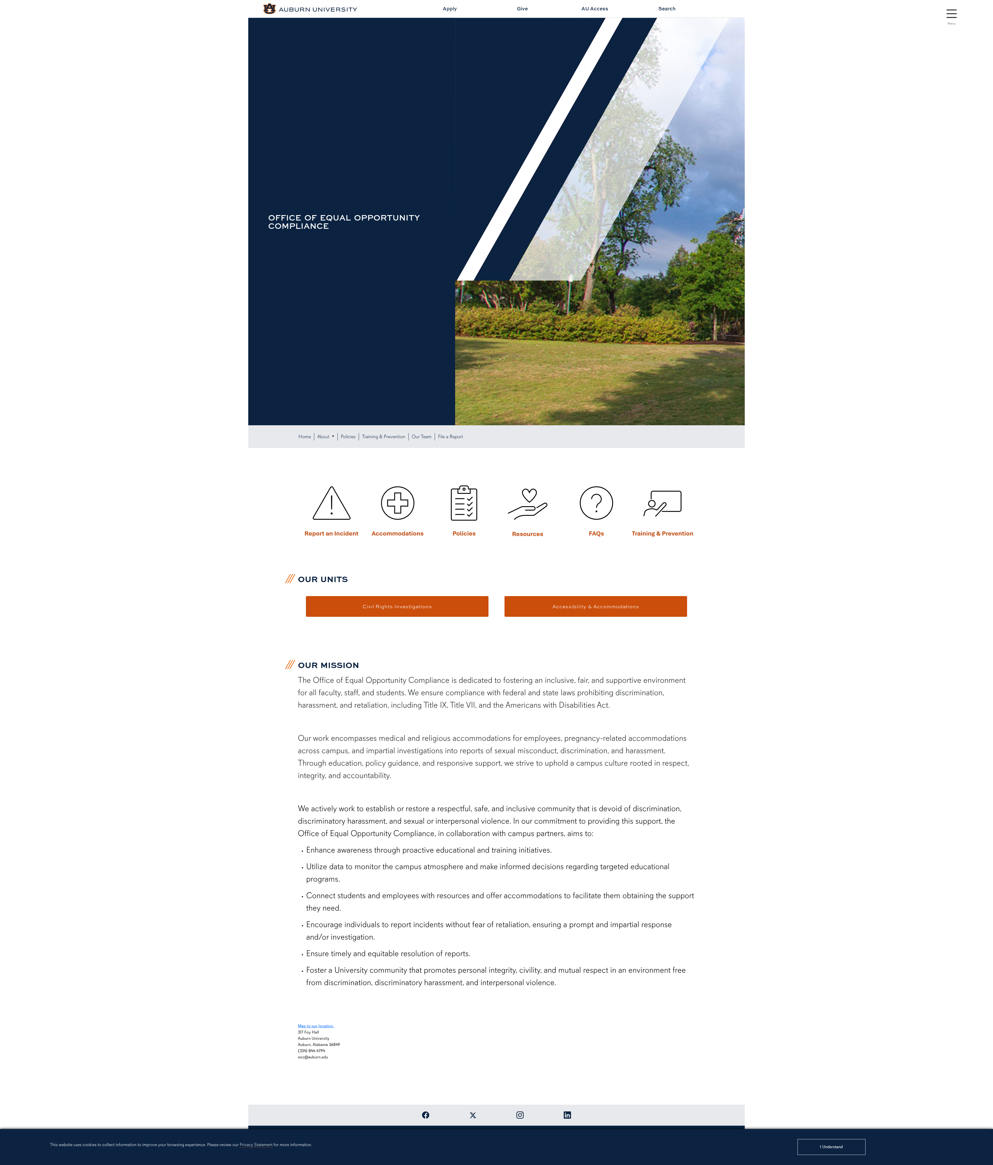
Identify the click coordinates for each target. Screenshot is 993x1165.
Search (667, 8)
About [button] (324, 437)
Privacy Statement (256, 1144)
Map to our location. (316, 1026)
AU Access (594, 8)
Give (522, 8)
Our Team (422, 437)
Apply (450, 8)
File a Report (450, 437)
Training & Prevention (383, 437)
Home (304, 437)
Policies (348, 437)
